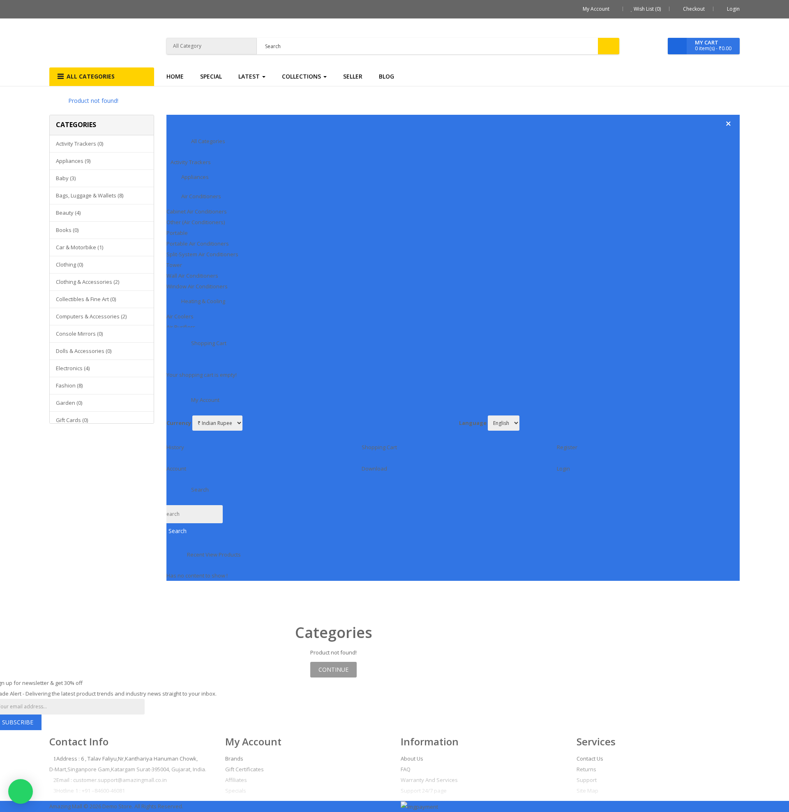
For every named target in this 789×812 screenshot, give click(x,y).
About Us (412, 758)
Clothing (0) (69, 264)
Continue (333, 669)
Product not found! (93, 100)
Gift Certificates (244, 769)
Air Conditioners (201, 196)
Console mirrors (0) (79, 333)
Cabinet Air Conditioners (196, 211)
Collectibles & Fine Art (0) (86, 299)
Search (177, 531)
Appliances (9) (73, 161)
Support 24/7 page (424, 790)
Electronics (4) (73, 368)
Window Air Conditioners (197, 286)
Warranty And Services (429, 780)
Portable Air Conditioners (197, 243)
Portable (177, 233)
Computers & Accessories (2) (91, 316)
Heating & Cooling (203, 301)
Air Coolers (180, 316)
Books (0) (67, 230)
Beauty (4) (68, 212)
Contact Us (590, 758)
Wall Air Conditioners (192, 275)
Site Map (587, 790)
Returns (586, 769)
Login (733, 8)
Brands (234, 758)
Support (587, 780)
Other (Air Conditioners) (195, 222)
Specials (235, 790)
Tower (174, 265)
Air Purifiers (181, 327)
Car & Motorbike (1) (79, 247)
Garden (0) (69, 402)
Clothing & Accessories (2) (87, 281)
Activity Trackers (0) (79, 143)
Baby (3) (66, 178)
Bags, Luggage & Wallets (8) (89, 195)
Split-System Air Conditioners (202, 254)
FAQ (406, 769)
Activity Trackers (191, 162)
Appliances (195, 177)
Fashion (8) (69, 385)
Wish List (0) (646, 8)
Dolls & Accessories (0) (83, 351)
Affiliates (236, 780)
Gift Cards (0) (72, 420)
